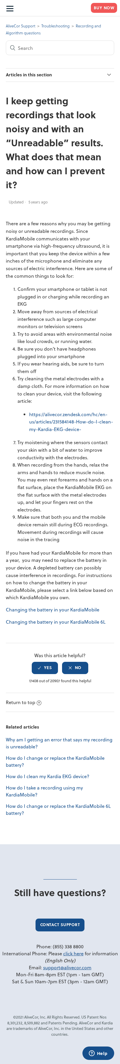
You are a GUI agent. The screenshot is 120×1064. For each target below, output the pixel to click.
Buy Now (104, 8)
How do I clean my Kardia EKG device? (47, 776)
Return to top (20, 702)
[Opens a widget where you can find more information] (98, 1054)
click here (73, 953)
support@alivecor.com (67, 967)
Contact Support (60, 924)
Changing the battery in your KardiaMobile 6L (55, 621)
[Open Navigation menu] (9, 8)
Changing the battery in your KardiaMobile (52, 609)
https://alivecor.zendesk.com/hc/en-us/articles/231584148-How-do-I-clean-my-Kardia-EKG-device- (71, 421)
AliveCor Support (20, 26)
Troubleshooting (55, 26)
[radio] (45, 668)
